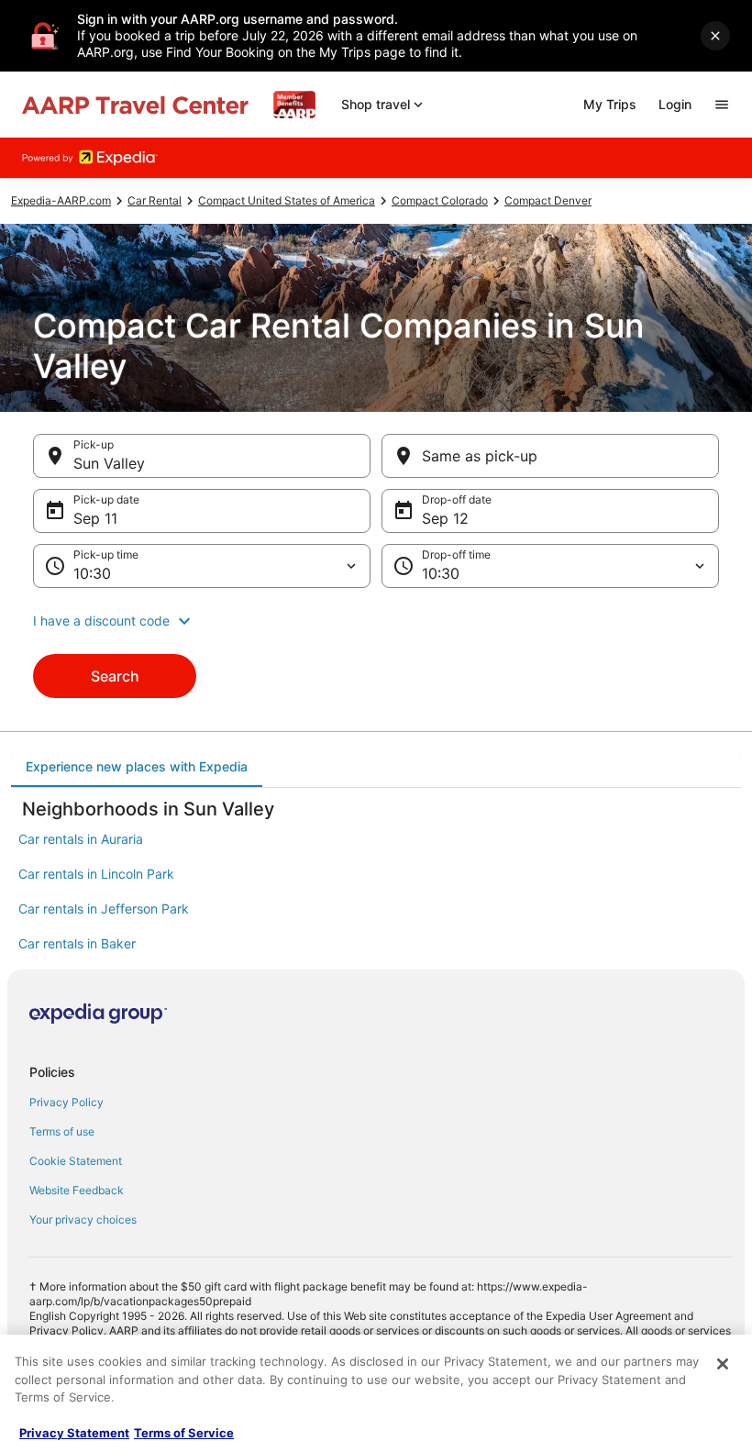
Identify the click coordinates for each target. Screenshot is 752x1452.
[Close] (722, 1364)
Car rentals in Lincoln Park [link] (96, 873)
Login (674, 104)
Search (115, 676)
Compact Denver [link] (548, 200)
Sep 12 (445, 518)
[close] (715, 35)
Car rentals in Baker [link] (77, 943)
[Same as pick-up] (550, 456)
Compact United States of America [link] (286, 200)
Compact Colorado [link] (440, 200)
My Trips (609, 104)
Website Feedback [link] (76, 1190)
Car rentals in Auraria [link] (80, 839)
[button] (376, 621)
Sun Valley (109, 463)
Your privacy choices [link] (83, 1219)
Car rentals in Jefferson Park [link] (103, 908)
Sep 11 (95, 518)
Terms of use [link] (61, 1131)
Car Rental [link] (154, 200)
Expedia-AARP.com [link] (61, 200)
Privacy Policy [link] (66, 1102)
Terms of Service (184, 1432)
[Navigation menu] (721, 105)
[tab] (136, 767)
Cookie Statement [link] (75, 1161)
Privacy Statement (74, 1432)
